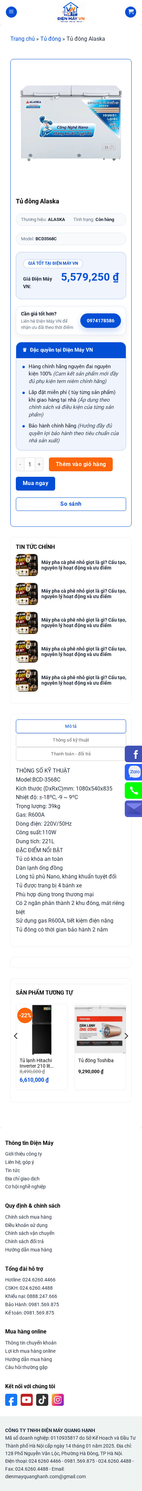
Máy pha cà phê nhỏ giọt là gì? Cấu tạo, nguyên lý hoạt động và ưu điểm (83, 565)
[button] (11, 12)
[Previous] (16, 1049)
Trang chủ (22, 39)
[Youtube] (27, 1400)
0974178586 (100, 320)
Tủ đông (50, 39)
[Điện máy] (71, 12)
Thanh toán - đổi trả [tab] (71, 753)
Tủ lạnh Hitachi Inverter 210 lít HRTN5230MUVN (38, 1063)
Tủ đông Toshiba (96, 1060)
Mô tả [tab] (71, 726)
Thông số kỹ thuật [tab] (71, 740)
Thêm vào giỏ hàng (81, 464)
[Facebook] (11, 1400)
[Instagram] (58, 1400)
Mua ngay (36, 483)
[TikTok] (42, 1400)
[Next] (126, 1049)
